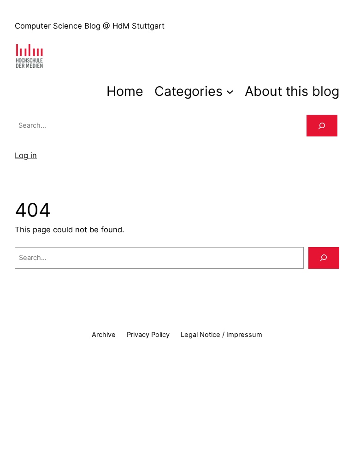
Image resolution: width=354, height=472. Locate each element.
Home (124, 91)
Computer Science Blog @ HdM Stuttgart (90, 25)
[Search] (322, 126)
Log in (26, 155)
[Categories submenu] (230, 91)
